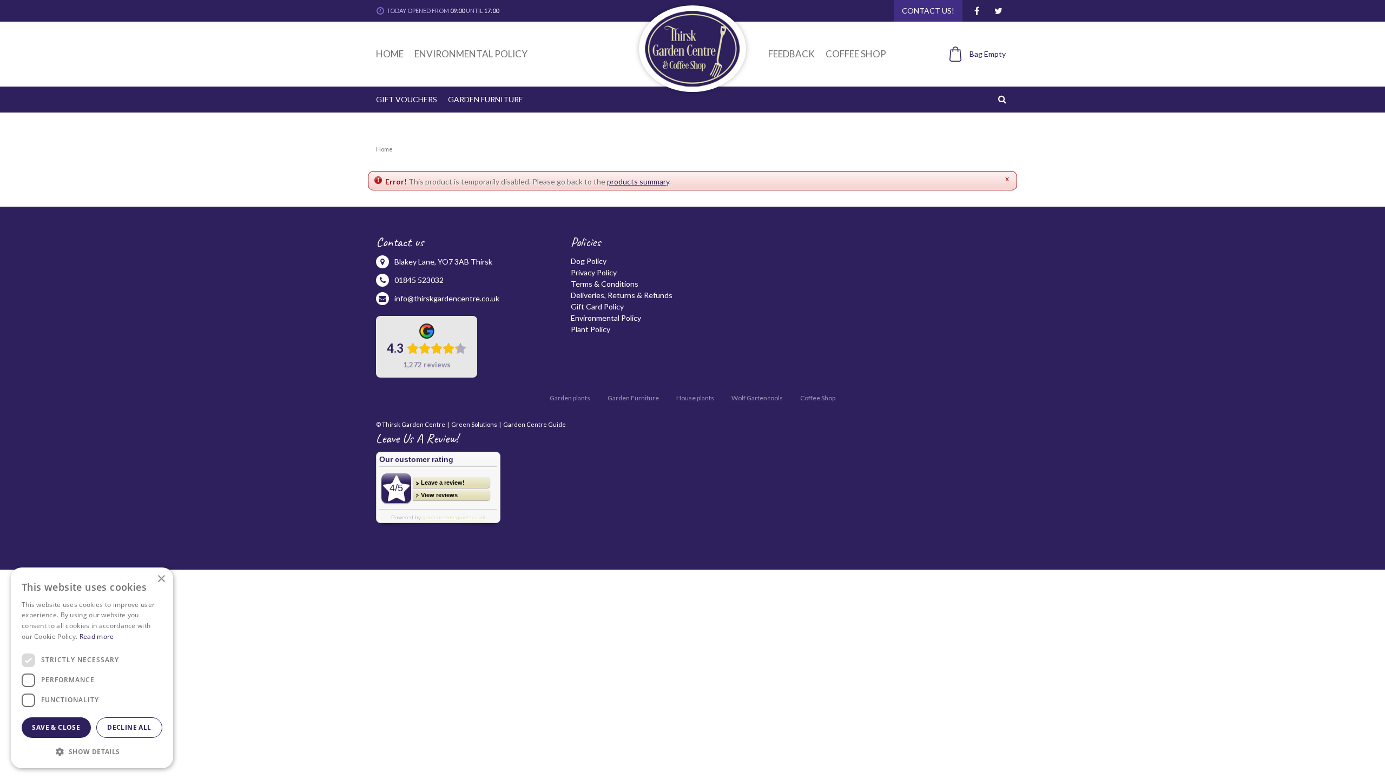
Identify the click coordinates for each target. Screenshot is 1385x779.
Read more (97, 636)
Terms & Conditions (604, 283)
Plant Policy (590, 329)
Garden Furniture (633, 398)
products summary (638, 181)
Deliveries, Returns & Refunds (621, 295)
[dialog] (92, 667)
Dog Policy (588, 261)
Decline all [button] (129, 727)
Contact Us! (928, 10)
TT (998, 11)
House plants (695, 398)
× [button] (161, 579)
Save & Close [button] (56, 727)
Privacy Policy (594, 272)
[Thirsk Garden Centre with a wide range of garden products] (692, 48)
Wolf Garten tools (757, 398)
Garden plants (570, 398)
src (1003, 99)
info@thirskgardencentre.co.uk (446, 298)
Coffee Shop (817, 398)
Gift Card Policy (597, 306)
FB (976, 11)
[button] (92, 751)
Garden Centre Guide (534, 424)
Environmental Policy (606, 317)
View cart (971, 72)
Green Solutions (474, 424)
